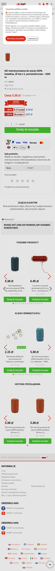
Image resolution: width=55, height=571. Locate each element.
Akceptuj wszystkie (15, 38)
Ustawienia (32, 39)
